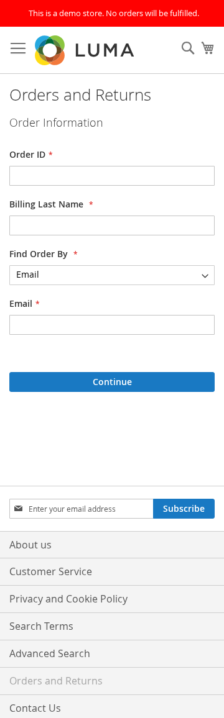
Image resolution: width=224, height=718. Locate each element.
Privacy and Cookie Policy (68, 599)
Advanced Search (49, 653)
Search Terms (41, 626)
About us (30, 545)
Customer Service (50, 571)
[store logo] (85, 50)
